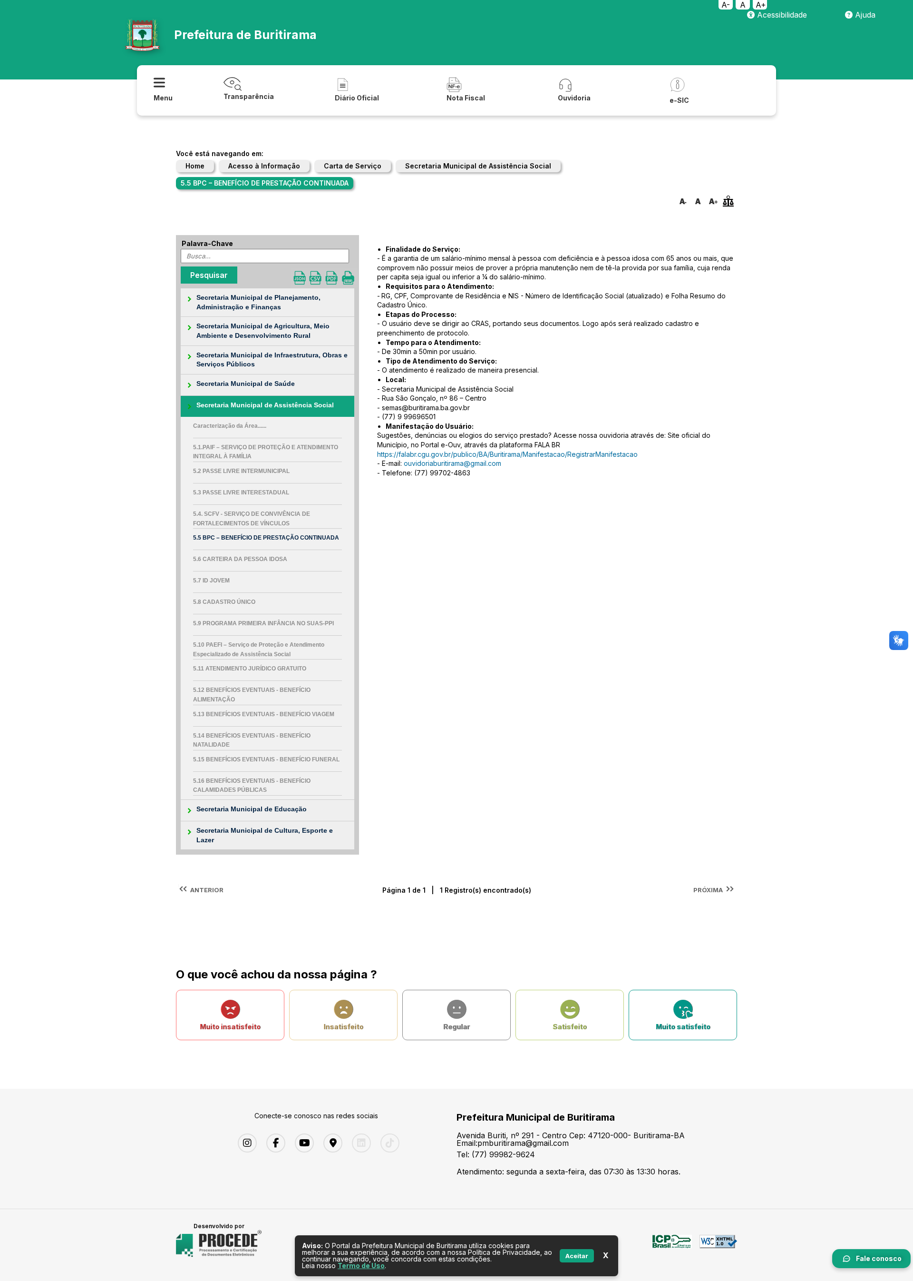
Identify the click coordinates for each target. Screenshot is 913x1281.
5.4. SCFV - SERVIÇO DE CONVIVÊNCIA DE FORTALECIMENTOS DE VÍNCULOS (251, 519)
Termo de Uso (361, 1265)
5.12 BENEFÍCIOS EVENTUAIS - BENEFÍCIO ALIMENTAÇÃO (252, 695)
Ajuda (864, 15)
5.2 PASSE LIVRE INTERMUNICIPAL (241, 471)
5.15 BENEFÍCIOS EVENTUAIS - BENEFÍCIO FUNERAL (266, 759)
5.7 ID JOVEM (211, 580)
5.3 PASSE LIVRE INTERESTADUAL (241, 492)
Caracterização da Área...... (229, 426)
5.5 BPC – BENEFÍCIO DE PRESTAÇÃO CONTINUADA (266, 537)
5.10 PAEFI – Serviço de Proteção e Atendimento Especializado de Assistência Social (258, 649)
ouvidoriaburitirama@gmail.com (452, 463)
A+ (761, 5)
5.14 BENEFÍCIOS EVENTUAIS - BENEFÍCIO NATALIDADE (252, 740)
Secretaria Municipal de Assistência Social (478, 166)
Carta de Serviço (352, 166)
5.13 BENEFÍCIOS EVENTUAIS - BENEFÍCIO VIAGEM (263, 714)
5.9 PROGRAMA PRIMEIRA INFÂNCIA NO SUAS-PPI (263, 623)
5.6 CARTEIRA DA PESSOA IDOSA (240, 559)
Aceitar (576, 1256)
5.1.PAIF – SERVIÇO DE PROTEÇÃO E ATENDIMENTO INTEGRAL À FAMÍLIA (265, 452)
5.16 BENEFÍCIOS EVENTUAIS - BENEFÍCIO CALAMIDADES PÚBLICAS (252, 786)
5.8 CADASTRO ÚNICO (224, 602)
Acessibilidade (781, 15)
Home (194, 166)
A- (725, 5)
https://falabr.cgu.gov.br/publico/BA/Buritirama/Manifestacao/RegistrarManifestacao (507, 454)
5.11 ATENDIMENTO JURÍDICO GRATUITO (249, 668)
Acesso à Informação (264, 166)
